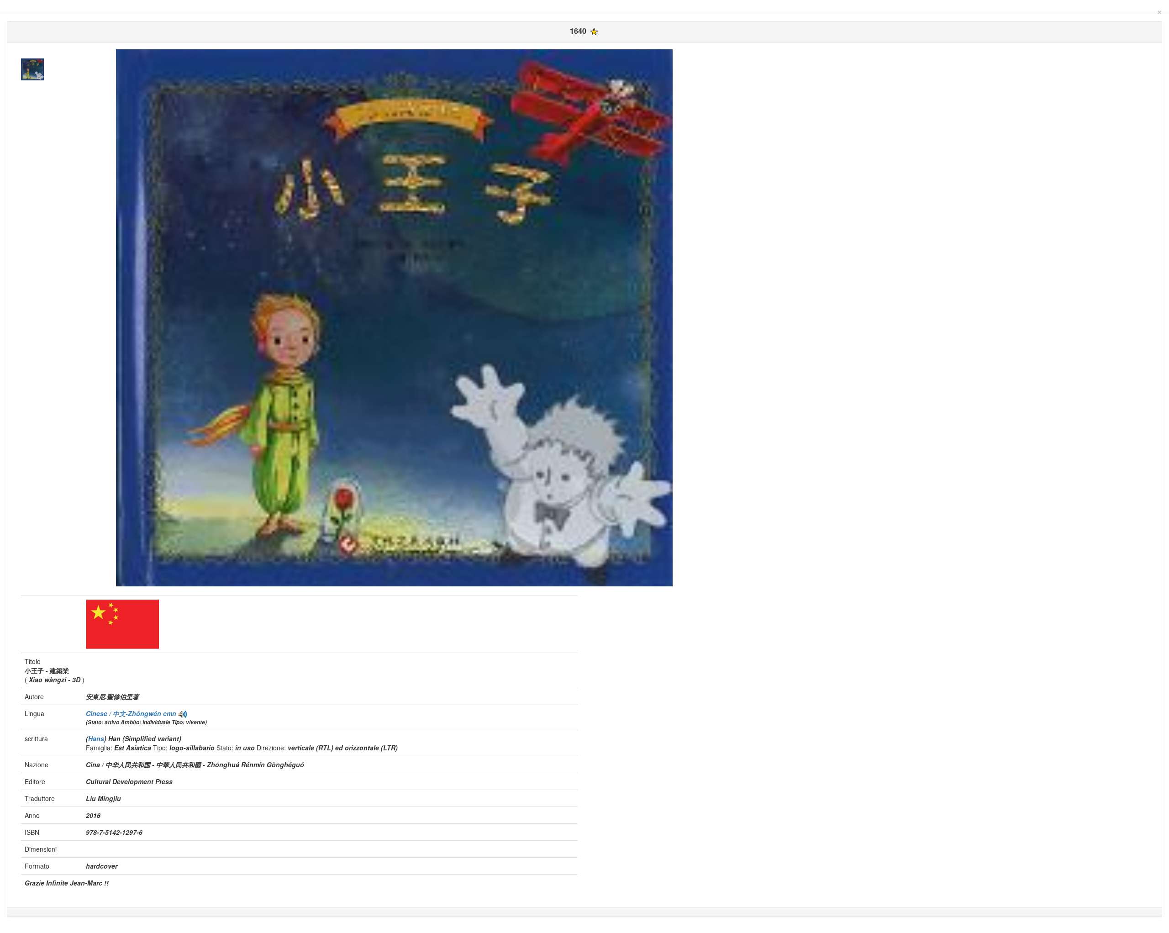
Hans (96, 738)
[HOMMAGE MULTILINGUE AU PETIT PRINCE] (182, 713)
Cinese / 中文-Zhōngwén (124, 713)
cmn (169, 713)
